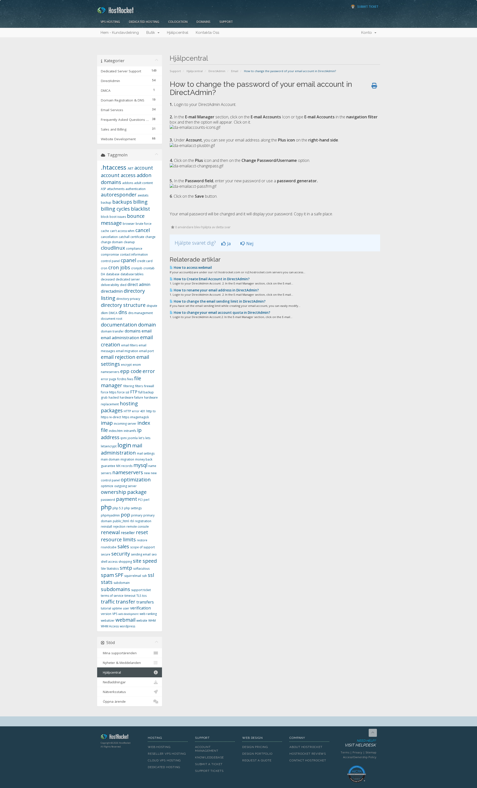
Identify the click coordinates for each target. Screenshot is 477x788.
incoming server (125, 423)
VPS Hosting (110, 22)
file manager (121, 382)
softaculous (141, 568)
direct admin (138, 284)
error (149, 371)
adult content (143, 183)
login (124, 445)
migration (127, 459)
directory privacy (128, 299)
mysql (140, 465)
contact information (134, 254)
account (143, 167)
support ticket (141, 590)
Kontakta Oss (207, 32)
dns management (140, 313)
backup (106, 202)
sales (123, 546)
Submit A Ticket (209, 764)
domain (147, 324)
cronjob (136, 268)
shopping (125, 561)
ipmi (123, 438)
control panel (110, 261)
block (105, 217)
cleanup (129, 242)
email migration (127, 351)
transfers (145, 602)
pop (125, 514)
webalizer (108, 620)
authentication (135, 189)
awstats (143, 195)
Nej (249, 243)
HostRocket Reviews (307, 753)
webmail (125, 619)
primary (136, 515)
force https (108, 392)
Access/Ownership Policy (359, 757)
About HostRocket (305, 747)
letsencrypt (109, 446)
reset (142, 532)
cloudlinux (113, 247)
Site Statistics (110, 568)
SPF (119, 575)
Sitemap (370, 752)
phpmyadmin (110, 515)
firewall (149, 386)
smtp (126, 567)
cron (104, 268)
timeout (129, 596)
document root (111, 319)
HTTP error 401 (134, 411)
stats (107, 582)
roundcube (109, 547)
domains (133, 331)
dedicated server (128, 279)
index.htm (116, 431)
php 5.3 (118, 508)
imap (107, 422)
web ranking (148, 614)
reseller (128, 532)
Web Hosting (159, 747)
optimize (107, 486)
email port (146, 351)
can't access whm (122, 231)
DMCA (113, 313)
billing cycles (115, 208)
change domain (112, 242)
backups (122, 201)
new (147, 473)
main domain (110, 459)
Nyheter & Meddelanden (121, 662)
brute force (144, 224)
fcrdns (121, 379)
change (150, 237)
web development (128, 614)
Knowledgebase (209, 757)
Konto (367, 32)
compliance (134, 248)
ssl (151, 575)
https (125, 417)
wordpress (127, 626)
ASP (103, 189)
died (123, 285)
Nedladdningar (113, 682)
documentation (119, 324)
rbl (132, 521)
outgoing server (125, 486)
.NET (130, 168)
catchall (124, 237)
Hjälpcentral (177, 32)
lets (147, 438)
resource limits (118, 539)
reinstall (106, 526)
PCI (140, 500)
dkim (104, 313)
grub (104, 397)
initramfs (130, 431)
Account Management (206, 748)
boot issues (118, 217)
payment (126, 499)
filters (139, 386)
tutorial (106, 608)
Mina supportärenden (119, 653)
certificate (137, 237)
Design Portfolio (257, 753)
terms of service (112, 596)
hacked (114, 397)
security (120, 553)
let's (141, 438)
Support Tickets (209, 771)
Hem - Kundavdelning (120, 32)
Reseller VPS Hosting (167, 753)
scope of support (142, 547)
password (108, 500)
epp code (131, 371)
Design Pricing (255, 747)
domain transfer (112, 331)
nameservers (127, 472)
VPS (114, 614)
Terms (345, 752)
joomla (133, 438)
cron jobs (119, 267)
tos (144, 596)
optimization (136, 479)
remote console (137, 526)
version (106, 614)
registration (143, 521)
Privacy (357, 752)
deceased (108, 279)
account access (118, 175)
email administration (120, 337)
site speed (145, 560)
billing (140, 201)
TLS (138, 596)
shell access (109, 561)
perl (146, 500)
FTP (133, 392)
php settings (133, 508)
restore (142, 540)
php (106, 507)
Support (226, 22)
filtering (128, 386)
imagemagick (139, 417)
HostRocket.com (120, 737)
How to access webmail (192, 267)
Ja (228, 243)
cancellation (109, 237)
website (141, 620)
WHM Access (110, 626)
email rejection (118, 357)
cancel (142, 230)
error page (108, 379)
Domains (203, 22)
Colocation (178, 22)
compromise (110, 254)
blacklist (140, 208)
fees (130, 379)
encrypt (126, 365)
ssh (144, 576)
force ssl (123, 392)
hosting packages (119, 407)
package (137, 492)
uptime (117, 608)
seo (154, 554)
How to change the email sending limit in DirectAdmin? (219, 301)
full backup (146, 392)
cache (105, 231)
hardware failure (131, 397)
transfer (125, 601)
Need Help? (360, 743)
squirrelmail (132, 576)
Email (234, 71)
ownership (113, 492)
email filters (129, 345)
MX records (124, 466)
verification (140, 608)
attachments (115, 189)
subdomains (115, 589)
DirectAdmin (216, 71)
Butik (151, 32)
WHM (152, 620)
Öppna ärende (113, 701)
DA (103, 274)
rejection (119, 526)
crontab (149, 268)
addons (127, 183)
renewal (110, 532)
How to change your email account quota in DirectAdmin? (221, 312)
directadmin (112, 291)
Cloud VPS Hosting (164, 760)
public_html (121, 521)
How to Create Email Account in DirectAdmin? (211, 279)
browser (129, 224)
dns (123, 312)
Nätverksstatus (113, 692)
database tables (131, 274)
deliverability (110, 285)
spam (107, 575)
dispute (152, 306)
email (147, 331)
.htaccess (113, 167)
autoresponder (119, 194)
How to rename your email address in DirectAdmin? (216, 290)
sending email (141, 554)
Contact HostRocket (307, 760)
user (126, 608)
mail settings (146, 453)
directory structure (123, 305)
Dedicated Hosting (144, 22)
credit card (145, 261)
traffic (108, 601)
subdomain (122, 583)
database (112, 274)
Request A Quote (257, 760)
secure (105, 554)
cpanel (128, 260)
